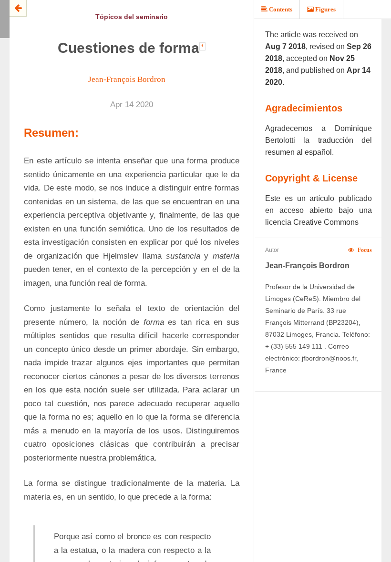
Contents (280, 9)
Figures (325, 9)
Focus (364, 250)
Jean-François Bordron (126, 79)
